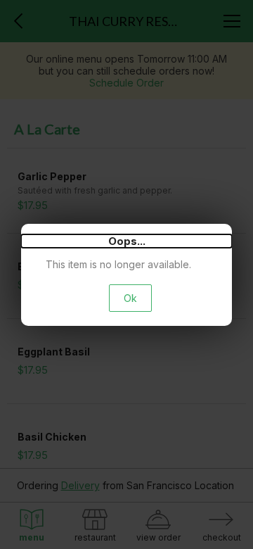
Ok (130, 298)
